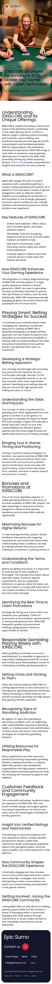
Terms (26, 976)
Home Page (11, 956)
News (25, 956)
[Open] (45, 6)
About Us (8, 976)
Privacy (18, 976)
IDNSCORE (17, 162)
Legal (33, 976)
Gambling (10, 65)
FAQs (34, 956)
